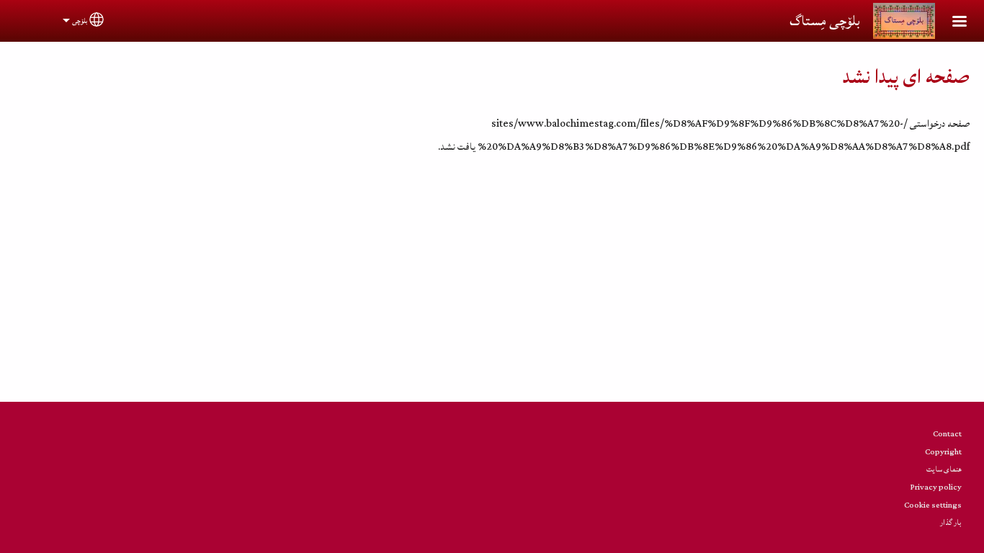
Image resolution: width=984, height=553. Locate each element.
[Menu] (951, 22)
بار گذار (951, 522)
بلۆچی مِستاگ (824, 21)
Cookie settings (933, 505)
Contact (947, 434)
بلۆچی (79, 21)
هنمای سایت (944, 469)
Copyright (943, 452)
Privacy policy (936, 487)
